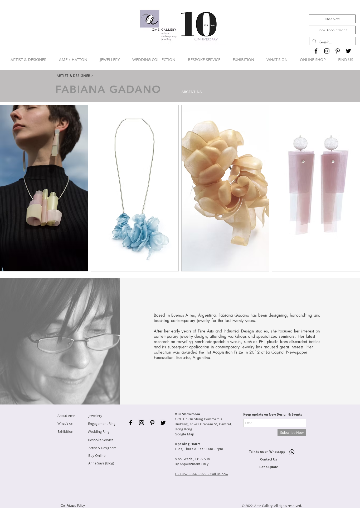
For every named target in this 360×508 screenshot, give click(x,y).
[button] (44, 188)
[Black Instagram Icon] (326, 51)
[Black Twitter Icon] (348, 51)
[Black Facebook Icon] (316, 51)
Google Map (184, 434)
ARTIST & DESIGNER (74, 75)
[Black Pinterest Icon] (337, 51)
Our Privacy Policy (73, 505)
